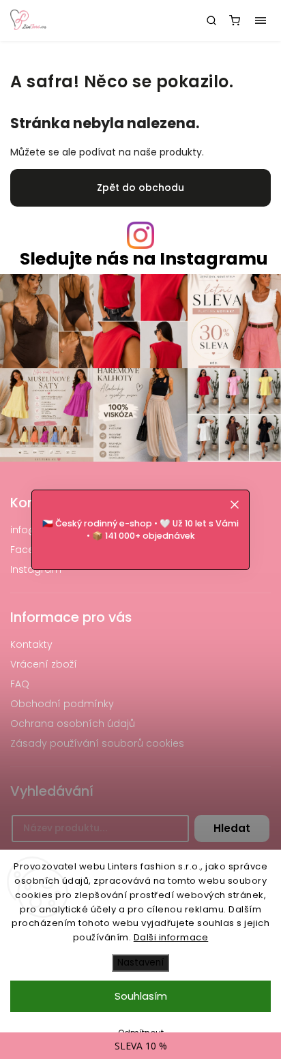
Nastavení (140, 962)
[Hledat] (211, 20)
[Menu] (260, 20)
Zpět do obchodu (140, 187)
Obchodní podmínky (62, 704)
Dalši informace (171, 937)
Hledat (231, 828)
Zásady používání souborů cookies (97, 743)
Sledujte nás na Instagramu (144, 258)
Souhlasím (141, 996)
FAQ (19, 684)
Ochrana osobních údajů (72, 723)
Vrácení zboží (43, 664)
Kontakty (31, 644)
